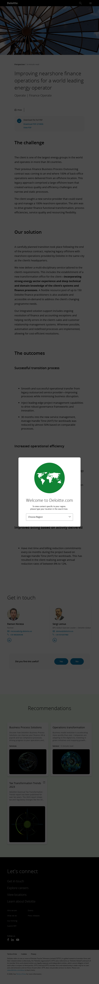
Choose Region (35, 516)
